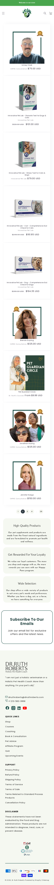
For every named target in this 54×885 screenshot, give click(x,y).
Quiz (7, 750)
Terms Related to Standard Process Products (24, 796)
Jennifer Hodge (27, 495)
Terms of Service (14, 784)
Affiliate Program (14, 746)
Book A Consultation (15, 736)
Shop (7, 721)
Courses (9, 726)
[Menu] (3, 13)
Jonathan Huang (27, 443)
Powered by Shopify (33, 880)
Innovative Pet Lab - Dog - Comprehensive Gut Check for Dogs (27, 284)
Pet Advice (11, 741)
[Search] (45, 13)
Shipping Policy (13, 779)
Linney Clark (27, 65)
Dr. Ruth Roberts (18, 880)
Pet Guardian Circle (26, 392)
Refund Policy (12, 774)
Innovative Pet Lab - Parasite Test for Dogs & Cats (27, 117)
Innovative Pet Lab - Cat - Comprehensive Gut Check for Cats (27, 227)
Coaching (10, 731)
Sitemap (45, 880)
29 (41, 511)
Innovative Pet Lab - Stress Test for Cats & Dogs (27, 174)
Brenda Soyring (27, 340)
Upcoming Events (14, 755)
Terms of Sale (12, 789)
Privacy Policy (12, 769)
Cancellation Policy (15, 802)
